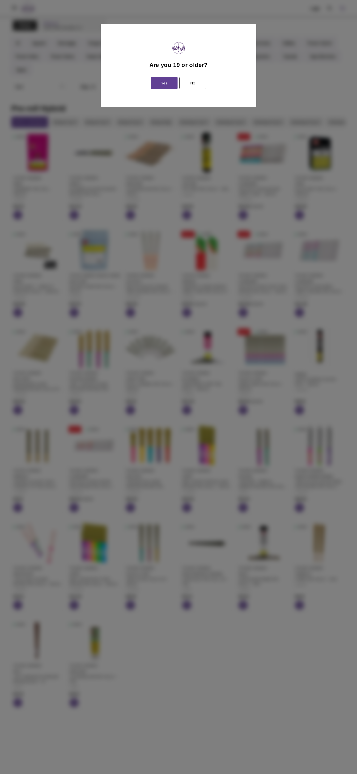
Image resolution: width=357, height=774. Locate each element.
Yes (164, 83)
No (192, 83)
